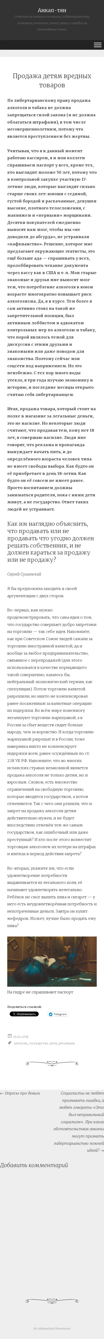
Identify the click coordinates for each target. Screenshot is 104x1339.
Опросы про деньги (20, 1093)
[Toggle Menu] (98, 44)
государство (38, 1043)
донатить (62, 1328)
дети (53, 1043)
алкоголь (21, 1043)
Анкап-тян (52, 10)
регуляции (67, 1043)
